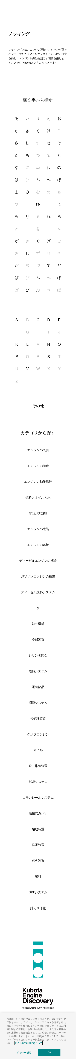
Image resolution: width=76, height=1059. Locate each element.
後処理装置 (38, 718)
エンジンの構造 (38, 465)
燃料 (38, 876)
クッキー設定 (24, 1052)
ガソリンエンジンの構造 (38, 576)
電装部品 (38, 686)
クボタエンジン (38, 734)
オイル (38, 750)
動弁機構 (38, 623)
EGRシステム (38, 781)
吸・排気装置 (38, 765)
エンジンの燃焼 (38, 544)
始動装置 (38, 829)
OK (49, 1052)
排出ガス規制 (38, 513)
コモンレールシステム (38, 797)
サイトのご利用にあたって (28, 1043)
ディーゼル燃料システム (38, 592)
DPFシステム (38, 892)
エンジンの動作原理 (38, 481)
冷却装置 (38, 639)
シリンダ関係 (38, 655)
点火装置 (38, 860)
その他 (38, 405)
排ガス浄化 (38, 907)
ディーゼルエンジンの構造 (38, 560)
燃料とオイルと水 (37, 497)
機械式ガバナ (38, 813)
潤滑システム (38, 702)
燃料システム (38, 671)
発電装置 (38, 844)
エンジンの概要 (38, 449)
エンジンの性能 (38, 528)
